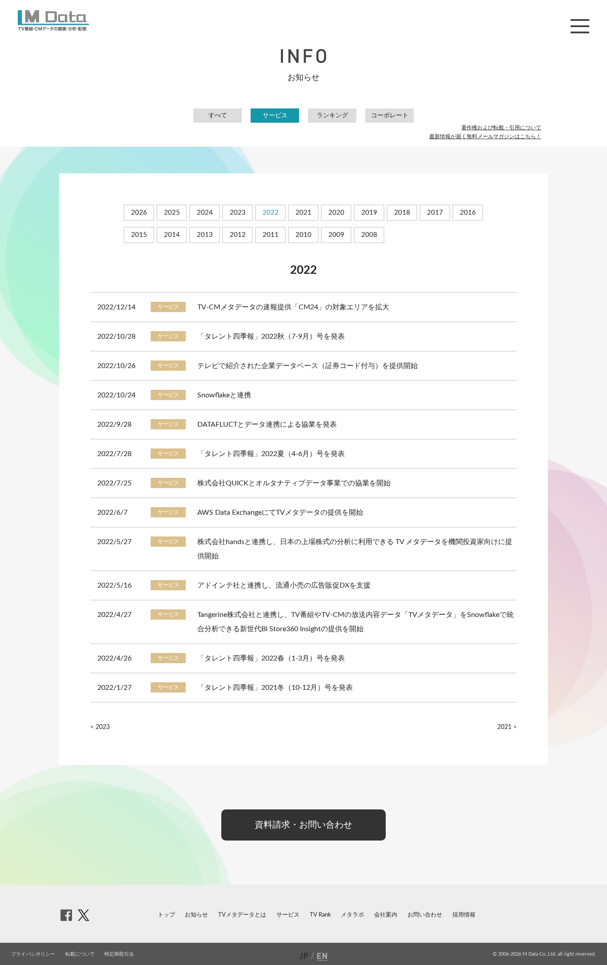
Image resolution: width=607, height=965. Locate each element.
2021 (303, 212)
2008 (369, 235)
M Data (53, 20)
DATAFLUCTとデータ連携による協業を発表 (267, 424)
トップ (166, 915)
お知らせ (196, 915)
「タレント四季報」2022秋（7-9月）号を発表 (271, 336)
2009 (336, 235)
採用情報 (463, 915)
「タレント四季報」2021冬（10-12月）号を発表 (275, 687)
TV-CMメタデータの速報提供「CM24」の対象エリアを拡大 (293, 307)
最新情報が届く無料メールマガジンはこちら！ (485, 136)
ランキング (332, 115)
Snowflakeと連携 (224, 395)
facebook (66, 915)
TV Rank (320, 915)
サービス (275, 115)
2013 (205, 235)
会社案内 (385, 915)
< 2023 (100, 727)
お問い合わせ (424, 915)
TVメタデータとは (242, 915)
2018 (402, 212)
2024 (205, 212)
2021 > (507, 727)
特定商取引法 (119, 954)
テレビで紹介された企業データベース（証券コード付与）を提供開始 (307, 365)
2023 (238, 212)
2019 (369, 212)
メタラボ (352, 915)
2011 (271, 235)
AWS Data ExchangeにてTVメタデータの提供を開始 (280, 512)
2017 (435, 212)
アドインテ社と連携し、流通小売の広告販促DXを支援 (284, 585)
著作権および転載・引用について (501, 127)
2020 (336, 212)
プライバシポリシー (33, 954)
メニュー (580, 26)
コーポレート (389, 115)
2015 (139, 235)
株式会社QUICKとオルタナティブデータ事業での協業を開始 (294, 483)
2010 (303, 235)
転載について (80, 954)
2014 (172, 235)
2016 (468, 212)
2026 (139, 212)
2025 (172, 212)
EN (323, 955)
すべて (217, 115)
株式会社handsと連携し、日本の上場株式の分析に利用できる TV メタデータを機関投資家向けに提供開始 (354, 549)
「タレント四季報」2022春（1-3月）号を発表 (271, 658)
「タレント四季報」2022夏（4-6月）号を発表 (271, 453)
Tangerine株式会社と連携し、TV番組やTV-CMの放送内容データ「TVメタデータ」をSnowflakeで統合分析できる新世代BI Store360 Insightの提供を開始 (355, 622)
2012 (238, 235)
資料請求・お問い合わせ (303, 825)
